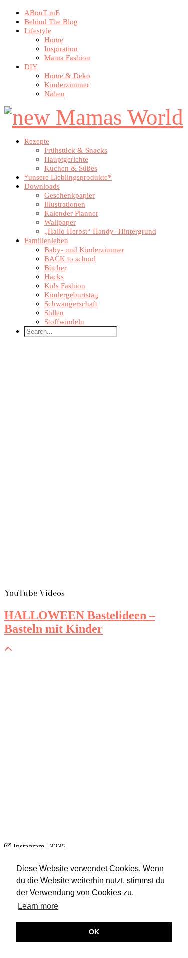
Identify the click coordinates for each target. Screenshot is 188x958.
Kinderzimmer (66, 85)
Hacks (54, 277)
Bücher (55, 268)
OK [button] (94, 932)
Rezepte (36, 141)
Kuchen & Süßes (70, 168)
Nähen (54, 94)
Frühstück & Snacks (75, 150)
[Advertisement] (94, 748)
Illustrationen (64, 204)
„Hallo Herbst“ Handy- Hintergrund (100, 231)
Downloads (42, 186)
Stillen (54, 313)
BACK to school (70, 259)
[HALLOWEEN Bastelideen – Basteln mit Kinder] (94, 466)
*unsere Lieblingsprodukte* (68, 177)
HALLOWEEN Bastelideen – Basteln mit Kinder (79, 622)
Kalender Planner (71, 213)
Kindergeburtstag (71, 295)
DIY (31, 67)
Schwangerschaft (70, 304)
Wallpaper (60, 222)
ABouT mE (42, 13)
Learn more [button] (38, 906)
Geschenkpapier (69, 195)
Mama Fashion (67, 58)
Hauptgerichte (66, 159)
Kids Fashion (64, 286)
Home (53, 40)
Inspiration (61, 49)
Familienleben (46, 240)
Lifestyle (37, 31)
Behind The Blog (51, 22)
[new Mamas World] (94, 117)
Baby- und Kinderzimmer (84, 250)
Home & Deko (67, 76)
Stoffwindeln (64, 322)
